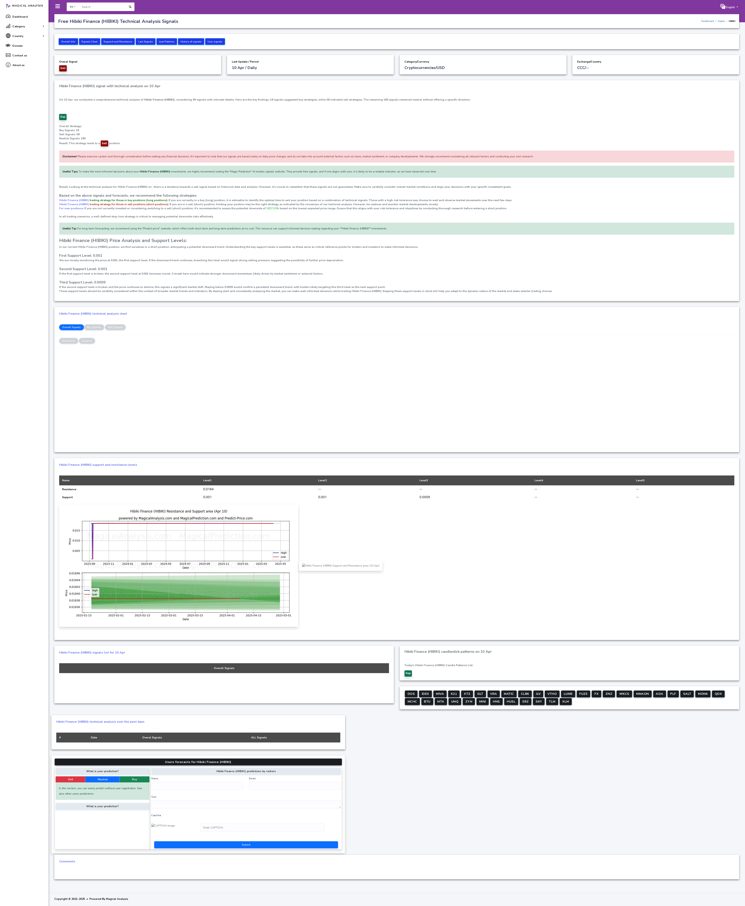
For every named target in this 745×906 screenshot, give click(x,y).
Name (154, 778)
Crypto (721, 21)
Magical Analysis (27, 6)
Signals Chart (89, 41)
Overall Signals (71, 327)
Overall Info (68, 41)
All (72, 6)
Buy (134, 779)
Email (252, 778)
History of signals (191, 41)
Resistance (68, 340)
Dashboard (707, 21)
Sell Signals (115, 327)
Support (87, 340)
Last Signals (145, 41)
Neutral (103, 779)
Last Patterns (167, 41)
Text (153, 796)
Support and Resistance (118, 41)
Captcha (156, 815)
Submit (246, 844)
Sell (70, 779)
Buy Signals (94, 327)
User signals (215, 41)
